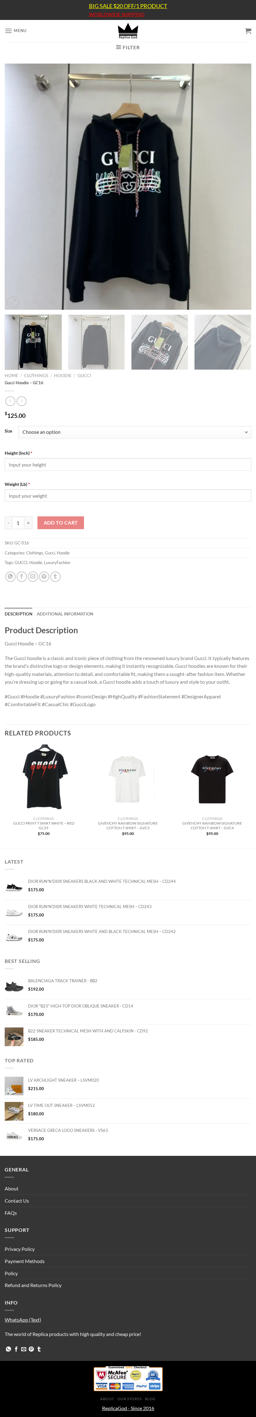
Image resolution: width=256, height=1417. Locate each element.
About (11, 1188)
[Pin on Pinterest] (44, 577)
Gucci (84, 375)
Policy (11, 1273)
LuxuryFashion (57, 562)
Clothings (36, 375)
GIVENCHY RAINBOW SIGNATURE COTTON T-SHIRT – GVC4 (212, 825)
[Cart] (248, 31)
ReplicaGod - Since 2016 (128, 1408)
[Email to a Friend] (33, 577)
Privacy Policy (20, 1249)
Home (11, 375)
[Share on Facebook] (22, 577)
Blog (150, 1398)
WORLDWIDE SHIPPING (117, 14)
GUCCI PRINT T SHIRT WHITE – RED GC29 (43, 825)
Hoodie (62, 375)
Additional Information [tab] (65, 613)
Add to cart (61, 522)
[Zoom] (13, 302)
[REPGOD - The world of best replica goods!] (128, 30)
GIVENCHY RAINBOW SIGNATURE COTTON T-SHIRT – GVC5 (128, 825)
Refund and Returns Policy (33, 1285)
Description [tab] (18, 613)
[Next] (238, 186)
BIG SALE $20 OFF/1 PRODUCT (128, 5)
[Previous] (17, 186)
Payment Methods (25, 1261)
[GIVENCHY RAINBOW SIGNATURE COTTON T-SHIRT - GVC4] (212, 779)
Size (8, 431)
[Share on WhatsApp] (10, 577)
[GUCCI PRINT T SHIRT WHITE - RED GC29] (43, 779)
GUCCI (21, 562)
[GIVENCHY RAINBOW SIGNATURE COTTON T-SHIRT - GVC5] (128, 779)
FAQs (11, 1213)
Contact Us (17, 1201)
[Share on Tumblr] (55, 577)
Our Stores (129, 1398)
